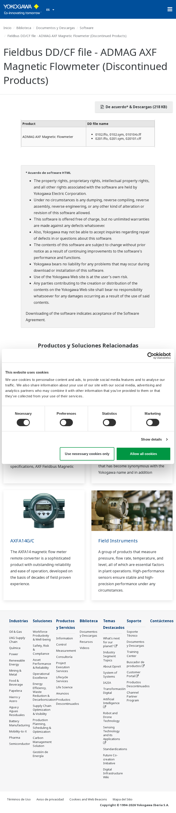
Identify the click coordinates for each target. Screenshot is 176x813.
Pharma (14, 737)
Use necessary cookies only (87, 454)
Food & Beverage (16, 682)
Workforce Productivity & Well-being (42, 635)
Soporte (134, 621)
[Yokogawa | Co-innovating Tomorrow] (22, 9)
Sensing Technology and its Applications (111, 733)
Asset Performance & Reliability (42, 664)
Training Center (132, 654)
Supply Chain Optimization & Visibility (42, 710)
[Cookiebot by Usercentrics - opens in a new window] (151, 355)
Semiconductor (19, 744)
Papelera (15, 691)
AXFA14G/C (22, 541)
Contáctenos (161, 621)
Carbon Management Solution (42, 742)
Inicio (7, 28)
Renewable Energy (17, 662)
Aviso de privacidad (50, 799)
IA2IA (107, 683)
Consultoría (64, 657)
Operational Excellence (41, 676)
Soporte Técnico (132, 634)
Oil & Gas (15, 632)
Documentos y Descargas (55, 28)
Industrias (18, 621)
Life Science (64, 687)
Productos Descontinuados (67, 701)
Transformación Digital (114, 691)
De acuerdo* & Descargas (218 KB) (136, 106)
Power (13, 654)
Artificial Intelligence (111, 701)
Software (87, 28)
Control (61, 644)
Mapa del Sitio (122, 799)
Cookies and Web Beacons (88, 799)
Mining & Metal (15, 672)
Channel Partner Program (133, 696)
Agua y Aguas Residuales (17, 711)
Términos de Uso (19, 799)
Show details (151, 439)
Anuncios (62, 693)
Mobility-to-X (18, 731)
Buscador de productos (135, 664)
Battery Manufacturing (19, 723)
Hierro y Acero (14, 699)
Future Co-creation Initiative (110, 759)
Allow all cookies (143, 454)
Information (64, 638)
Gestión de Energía (40, 754)
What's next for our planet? (111, 642)
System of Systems (110, 674)
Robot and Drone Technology (111, 717)
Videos (84, 648)
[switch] (66, 422)
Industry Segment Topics (109, 656)
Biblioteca (23, 28)
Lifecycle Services (62, 679)
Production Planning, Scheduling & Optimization (42, 726)
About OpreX (112, 666)
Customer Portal (133, 674)
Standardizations (115, 749)
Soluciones (42, 621)
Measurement (66, 651)
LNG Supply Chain (17, 640)
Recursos (86, 642)
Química (14, 648)
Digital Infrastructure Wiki (113, 773)
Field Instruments (118, 541)
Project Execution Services (63, 667)
